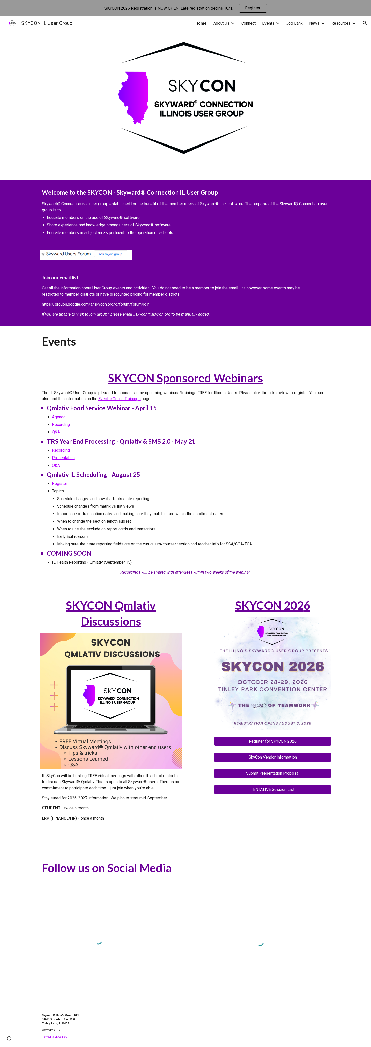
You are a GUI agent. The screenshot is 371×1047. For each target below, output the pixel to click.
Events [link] (268, 23)
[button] (365, 23)
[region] (185, 8)
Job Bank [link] (294, 23)
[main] (185, 212)
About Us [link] (221, 23)
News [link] (314, 23)
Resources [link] (341, 23)
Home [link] (201, 23)
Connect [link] (248, 23)
